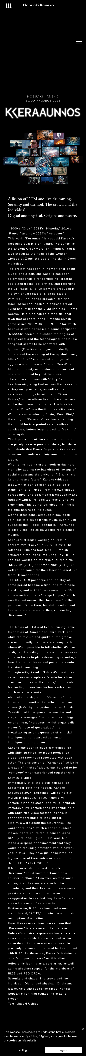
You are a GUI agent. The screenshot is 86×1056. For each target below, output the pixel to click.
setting (22, 1050)
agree (63, 1050)
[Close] (80, 1031)
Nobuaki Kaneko (38, 5)
